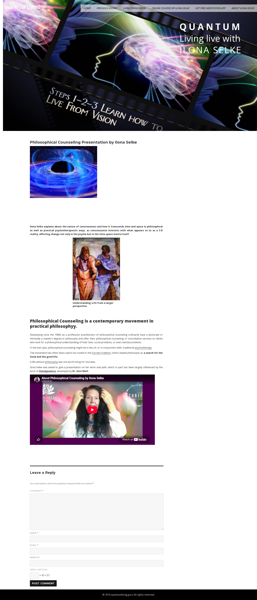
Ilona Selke (211, 50)
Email (34, 545)
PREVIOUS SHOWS (107, 8)
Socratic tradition (101, 352)
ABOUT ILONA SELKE (242, 8)
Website (35, 557)
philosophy (51, 362)
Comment (36, 491)
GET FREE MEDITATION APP (210, 8)
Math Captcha (38, 569)
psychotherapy (143, 347)
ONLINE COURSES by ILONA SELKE (170, 8)
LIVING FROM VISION (134, 8)
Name (34, 533)
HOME (87, 8)
